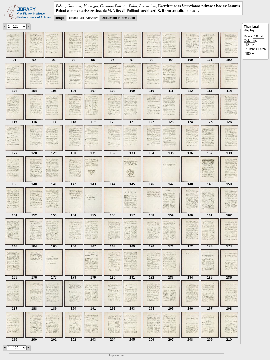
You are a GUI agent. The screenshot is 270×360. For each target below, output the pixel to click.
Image (60, 18)
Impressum (116, 355)
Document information (118, 18)
